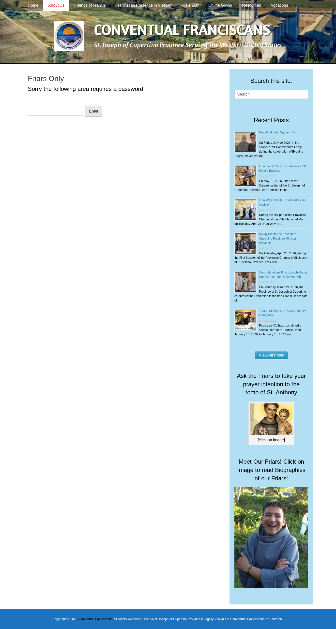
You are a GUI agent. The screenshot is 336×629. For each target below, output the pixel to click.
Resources (251, 5)
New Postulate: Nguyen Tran (278, 132)
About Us (56, 5)
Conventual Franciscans (182, 29)
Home (33, 5)
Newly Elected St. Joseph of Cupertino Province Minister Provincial (277, 238)
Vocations (279, 5)
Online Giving (220, 5)
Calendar (190, 5)
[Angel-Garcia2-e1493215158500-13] (271, 587)
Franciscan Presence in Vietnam (144, 5)
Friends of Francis (90, 5)
